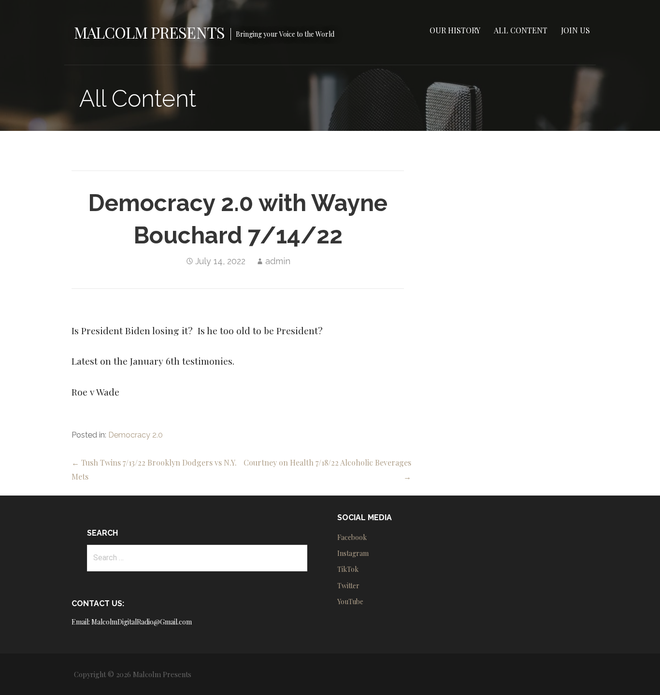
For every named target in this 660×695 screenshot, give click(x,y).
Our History (455, 30)
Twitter (348, 585)
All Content (520, 30)
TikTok (348, 569)
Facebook (352, 537)
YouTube (350, 601)
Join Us (575, 30)
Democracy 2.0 (135, 435)
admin (277, 261)
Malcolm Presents (149, 32)
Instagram (353, 553)
